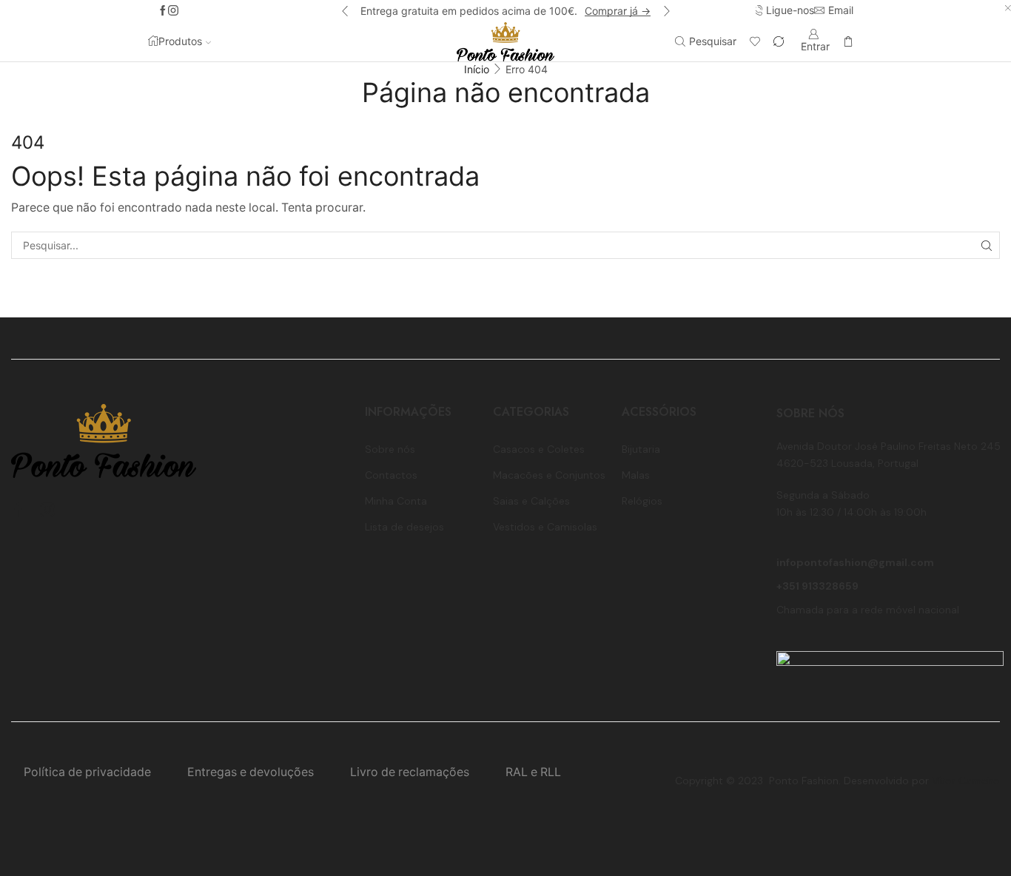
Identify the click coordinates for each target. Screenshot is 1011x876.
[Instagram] (173, 11)
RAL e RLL (533, 772)
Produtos (180, 41)
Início (476, 69)
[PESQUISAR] (986, 245)
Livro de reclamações (409, 772)
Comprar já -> (618, 10)
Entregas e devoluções (250, 772)
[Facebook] (163, 11)
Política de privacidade (87, 772)
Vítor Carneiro (966, 780)
